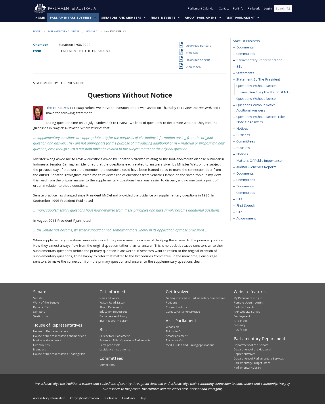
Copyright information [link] (84, 398)
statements (245, 73)
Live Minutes (41, 345)
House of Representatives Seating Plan (59, 354)
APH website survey (247, 312)
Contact (224, 8)
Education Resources (113, 312)
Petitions (172, 302)
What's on (172, 327)
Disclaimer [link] (110, 398)
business (243, 135)
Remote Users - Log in (248, 302)
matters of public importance (259, 160)
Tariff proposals (109, 345)
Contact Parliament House (183, 312)
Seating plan (41, 316)
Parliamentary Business (71, 17)
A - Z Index (241, 321)
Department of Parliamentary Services (259, 358)
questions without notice (256, 85)
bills (239, 66)
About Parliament (201, 17)
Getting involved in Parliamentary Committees (196, 298)
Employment (242, 316)
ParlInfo (238, 8)
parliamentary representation (259, 60)
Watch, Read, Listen (112, 302)
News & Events (163, 17)
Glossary (239, 325)
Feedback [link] (128, 398)
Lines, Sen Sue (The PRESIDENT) (265, 92)
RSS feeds (241, 330)
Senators (39, 312)
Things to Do (174, 331)
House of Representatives (50, 331)
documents (245, 47)
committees (245, 53)
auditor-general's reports (256, 167)
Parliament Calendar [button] (201, 8)
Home (40, 17)
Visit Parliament (240, 17)
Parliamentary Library (113, 316)
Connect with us (176, 307)
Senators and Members (121, 17)
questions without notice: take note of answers (260, 119)
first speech (245, 205)
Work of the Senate (46, 302)
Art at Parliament (176, 336)
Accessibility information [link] (49, 398)
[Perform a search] (288, 8)
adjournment (246, 218)
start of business (246, 40)
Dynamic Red (41, 307)
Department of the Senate (251, 345)
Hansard (91, 31)
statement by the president (258, 79)
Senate (38, 298)
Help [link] (143, 398)
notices (242, 128)
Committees (107, 365)
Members (39, 349)
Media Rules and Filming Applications (190, 345)
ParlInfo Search (244, 307)
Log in (268, 8)
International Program (113, 321)
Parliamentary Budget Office (252, 363)
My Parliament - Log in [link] (248, 298)
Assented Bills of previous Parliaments (125, 340)
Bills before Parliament (114, 336)
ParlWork (254, 8)
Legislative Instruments (114, 349)
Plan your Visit (175, 340)
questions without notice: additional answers (256, 107)
